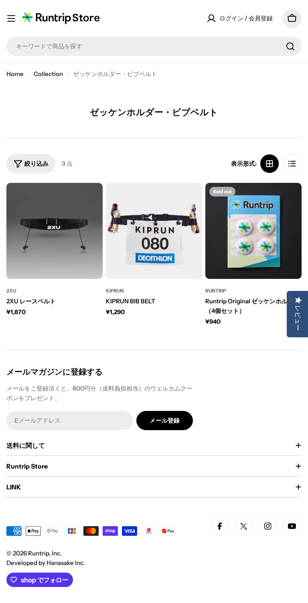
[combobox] (154, 46)
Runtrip (215, 291)
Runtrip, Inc (44, 553)
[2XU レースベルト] (54, 231)
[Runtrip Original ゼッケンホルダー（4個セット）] (253, 231)
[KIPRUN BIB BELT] (154, 231)
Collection (48, 74)
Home (15, 74)
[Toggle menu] (11, 18)
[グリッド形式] (269, 163)
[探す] (290, 46)
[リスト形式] (292, 163)
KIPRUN (115, 291)
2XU (11, 291)
